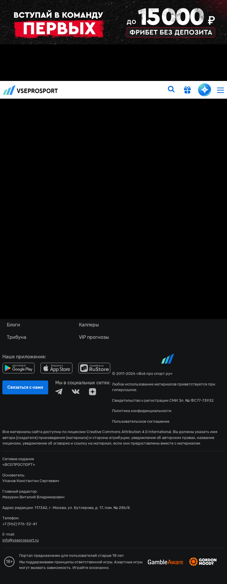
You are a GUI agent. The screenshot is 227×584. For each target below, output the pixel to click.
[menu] (220, 90)
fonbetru (113, 292)
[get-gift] (187, 91)
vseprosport (30, 90)
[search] (171, 89)
